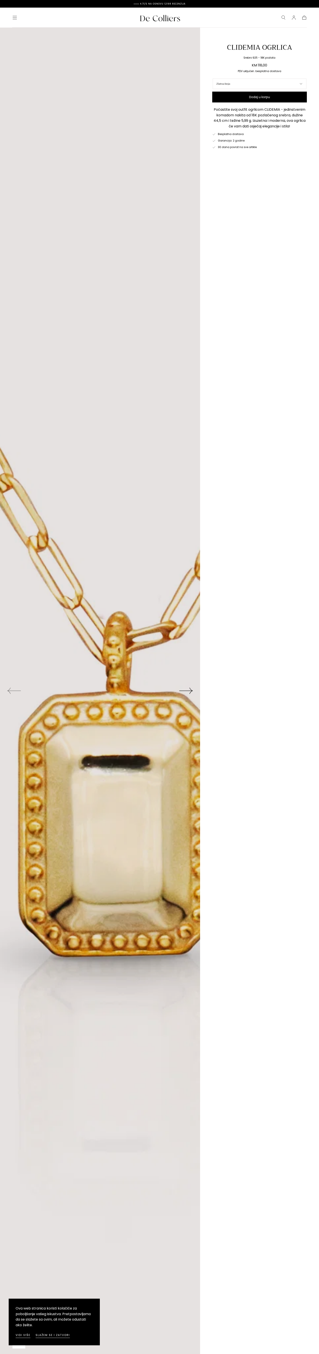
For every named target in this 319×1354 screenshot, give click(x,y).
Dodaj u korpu (259, 97)
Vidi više (23, 1335)
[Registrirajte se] (293, 17)
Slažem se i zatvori (53, 1335)
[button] (14, 17)
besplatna (262, 71)
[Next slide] (186, 691)
